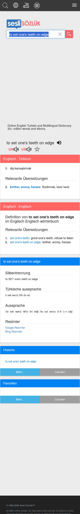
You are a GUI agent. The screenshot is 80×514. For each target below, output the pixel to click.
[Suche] (69, 34)
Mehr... (20, 372)
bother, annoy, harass (25, 187)
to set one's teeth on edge (20, 361)
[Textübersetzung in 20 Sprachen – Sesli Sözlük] (16, 6)
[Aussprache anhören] (14, 151)
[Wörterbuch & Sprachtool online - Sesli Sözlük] (6, 6)
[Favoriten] (36, 151)
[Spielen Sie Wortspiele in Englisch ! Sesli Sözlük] (26, 6)
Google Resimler (15, 327)
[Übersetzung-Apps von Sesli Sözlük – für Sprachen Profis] (37, 6)
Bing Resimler (13, 331)
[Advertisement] (40, 82)
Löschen (60, 372)
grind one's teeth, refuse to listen (52, 238)
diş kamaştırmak (20, 168)
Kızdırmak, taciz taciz (55, 187)
